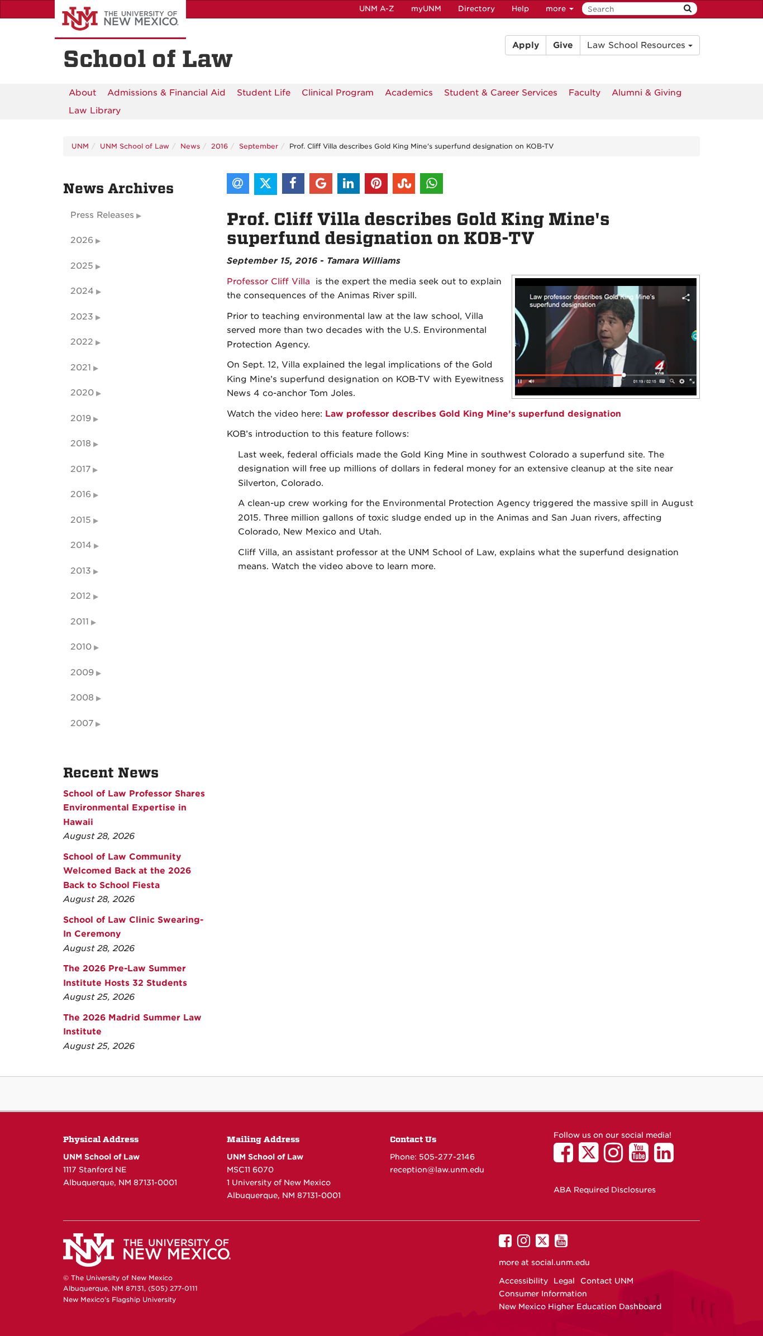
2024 (82, 291)
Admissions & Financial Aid (166, 93)
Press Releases (102, 215)
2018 (80, 443)
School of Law (148, 59)
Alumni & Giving (647, 93)
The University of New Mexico (120, 19)
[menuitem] (82, 93)
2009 (82, 672)
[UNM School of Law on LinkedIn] (666, 1157)
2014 (81, 545)
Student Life (263, 93)
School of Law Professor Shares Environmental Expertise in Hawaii (134, 808)
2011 (79, 622)
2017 (80, 469)
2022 (81, 342)
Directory (476, 8)
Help (520, 8)
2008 (82, 698)
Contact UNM (606, 1280)
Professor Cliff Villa (268, 281)
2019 (80, 418)
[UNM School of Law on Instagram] (616, 1157)
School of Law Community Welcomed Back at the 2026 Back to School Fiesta (127, 871)
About (82, 93)
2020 (82, 393)
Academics (409, 93)
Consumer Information (543, 1293)
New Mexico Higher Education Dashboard (580, 1306)
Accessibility (523, 1280)
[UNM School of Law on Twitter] (591, 1157)
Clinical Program (338, 93)
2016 (219, 146)
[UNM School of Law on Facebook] (566, 1157)
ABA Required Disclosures (605, 1189)
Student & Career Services (500, 93)
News (190, 146)
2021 (80, 367)
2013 (80, 571)
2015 (80, 520)
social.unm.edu (560, 1262)
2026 (81, 240)
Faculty (584, 93)
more (557, 8)
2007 (81, 723)
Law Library (95, 111)
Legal (564, 1280)
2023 (81, 317)
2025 (81, 266)
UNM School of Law (134, 146)
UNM (80, 146)
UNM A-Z (376, 8)
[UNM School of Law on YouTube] (641, 1157)
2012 (80, 596)
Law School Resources (637, 45)
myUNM (426, 8)
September (258, 146)
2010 (81, 647)
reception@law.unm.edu (437, 1169)
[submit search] (688, 8)
